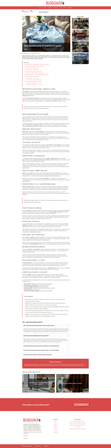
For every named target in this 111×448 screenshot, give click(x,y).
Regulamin (46, 446)
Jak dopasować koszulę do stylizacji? (33, 81)
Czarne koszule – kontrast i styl (32, 69)
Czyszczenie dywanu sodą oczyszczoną (77, 428)
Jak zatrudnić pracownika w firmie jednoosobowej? (38, 383)
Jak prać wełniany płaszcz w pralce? (72, 383)
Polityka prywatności (26, 446)
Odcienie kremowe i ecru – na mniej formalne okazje (37, 74)
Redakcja (25, 435)
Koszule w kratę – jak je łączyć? (32, 78)
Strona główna (25, 11)
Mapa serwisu (38, 446)
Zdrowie (50, 7)
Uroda (44, 7)
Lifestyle (55, 7)
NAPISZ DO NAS (81, 404)
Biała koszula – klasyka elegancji (32, 67)
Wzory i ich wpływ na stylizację (32, 76)
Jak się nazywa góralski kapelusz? (80, 58)
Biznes (65, 7)
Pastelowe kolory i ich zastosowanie (33, 71)
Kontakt (25, 438)
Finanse (70, 7)
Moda (40, 7)
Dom (61, 7)
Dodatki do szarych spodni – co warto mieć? (35, 84)
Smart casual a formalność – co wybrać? (34, 83)
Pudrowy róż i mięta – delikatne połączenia (34, 72)
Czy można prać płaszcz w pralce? (80, 23)
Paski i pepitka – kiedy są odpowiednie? (34, 79)
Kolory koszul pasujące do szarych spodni (34, 66)
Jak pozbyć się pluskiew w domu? (78, 421)
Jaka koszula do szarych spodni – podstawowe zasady (37, 64)
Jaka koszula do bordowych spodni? (80, 35)
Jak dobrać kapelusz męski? (80, 47)
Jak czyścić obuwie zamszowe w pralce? (77, 423)
